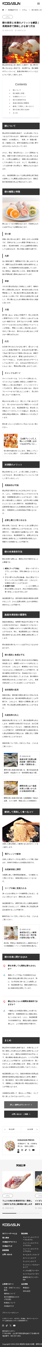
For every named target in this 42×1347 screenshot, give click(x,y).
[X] (29, 1150)
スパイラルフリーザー (31, 1274)
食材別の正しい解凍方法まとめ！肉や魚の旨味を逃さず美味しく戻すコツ (28, 935)
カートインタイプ (29, 1258)
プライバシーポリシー (10, 1313)
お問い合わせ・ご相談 (20, 1114)
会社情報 (24, 1284)
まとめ (15, 113)
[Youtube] (33, 1150)
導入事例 (5, 1238)
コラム (7, 17)
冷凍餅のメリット (19, 96)
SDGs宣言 (26, 1291)
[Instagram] (22, 1150)
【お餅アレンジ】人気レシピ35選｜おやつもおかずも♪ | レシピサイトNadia (28, 441)
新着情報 (5, 1250)
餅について (17, 90)
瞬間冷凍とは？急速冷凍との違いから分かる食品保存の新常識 (28, 788)
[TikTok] (26, 1150)
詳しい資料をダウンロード (20, 1105)
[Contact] (18, 1152)
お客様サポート (8, 1284)
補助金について (9, 1293)
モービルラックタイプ (31, 1255)
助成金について (9, 1303)
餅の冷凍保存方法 (19, 100)
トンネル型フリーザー (31, 1270)
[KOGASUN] (11, 3)
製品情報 (24, 1233)
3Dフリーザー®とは (9, 1233)
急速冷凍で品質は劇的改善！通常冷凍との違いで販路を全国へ (28, 762)
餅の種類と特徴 (18, 93)
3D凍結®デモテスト (9, 1242)
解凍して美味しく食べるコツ (23, 106)
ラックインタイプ (29, 1261)
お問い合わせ (7, 1254)
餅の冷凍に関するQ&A (21, 109)
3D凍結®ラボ (7, 1246)
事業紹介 (26, 1288)
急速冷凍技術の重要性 (21, 103)
